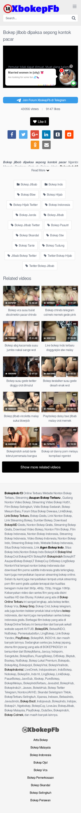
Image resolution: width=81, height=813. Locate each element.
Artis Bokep (40, 740)
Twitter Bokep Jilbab (41, 266)
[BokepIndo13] (31, 8)
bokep (66, 610)
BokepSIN (41, 629)
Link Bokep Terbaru (17, 515)
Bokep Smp (27, 606)
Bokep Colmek (14, 715)
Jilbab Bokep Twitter (24, 255)
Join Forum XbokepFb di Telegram (44, 100)
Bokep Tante (26, 245)
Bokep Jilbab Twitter (27, 225)
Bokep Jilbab (28, 184)
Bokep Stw (57, 235)
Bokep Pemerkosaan (40, 777)
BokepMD (11, 525)
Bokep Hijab (54, 194)
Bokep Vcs (40, 770)
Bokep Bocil (28, 701)
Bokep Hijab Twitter (25, 204)
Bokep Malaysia (41, 747)
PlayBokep (22, 638)
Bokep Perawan (40, 800)
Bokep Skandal (29, 235)
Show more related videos (40, 466)
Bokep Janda (27, 215)
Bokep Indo (55, 184)
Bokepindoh (55, 556)
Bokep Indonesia (59, 204)
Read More (38, 170)
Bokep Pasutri (59, 225)
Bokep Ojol (40, 762)
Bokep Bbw (28, 194)
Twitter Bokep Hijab (59, 255)
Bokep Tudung (54, 245)
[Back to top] (74, 804)
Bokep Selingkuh (40, 792)
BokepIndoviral (14, 669)
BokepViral (65, 552)
